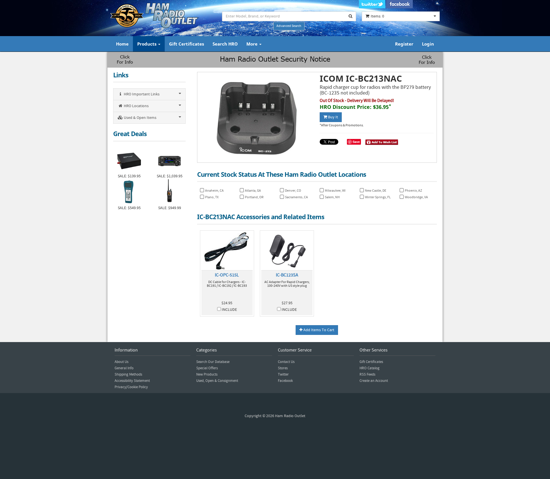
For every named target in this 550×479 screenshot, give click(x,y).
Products (147, 44)
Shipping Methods (128, 374)
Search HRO (225, 44)
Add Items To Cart (318, 330)
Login (428, 44)
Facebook (285, 380)
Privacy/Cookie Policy (131, 387)
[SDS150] (169, 192)
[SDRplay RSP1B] (129, 160)
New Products (206, 374)
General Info (124, 368)
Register (404, 44)
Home (122, 44)
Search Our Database (212, 362)
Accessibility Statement (132, 380)
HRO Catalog (370, 368)
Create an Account (374, 380)
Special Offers (207, 368)
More (252, 44)
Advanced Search (288, 26)
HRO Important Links (141, 94)
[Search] (350, 16)
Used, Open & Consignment (217, 380)
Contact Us (286, 362)
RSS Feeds (367, 374)
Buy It (332, 117)
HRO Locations (136, 106)
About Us (121, 362)
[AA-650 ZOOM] (129, 192)
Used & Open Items (139, 117)
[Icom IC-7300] (169, 160)
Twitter (283, 374)
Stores (283, 368)
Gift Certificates (186, 44)
